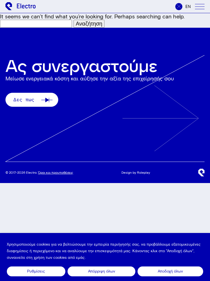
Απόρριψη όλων (101, 271)
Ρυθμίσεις (36, 271)
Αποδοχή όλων (170, 271)
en (188, 6)
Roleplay (143, 172)
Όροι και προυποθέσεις (55, 172)
